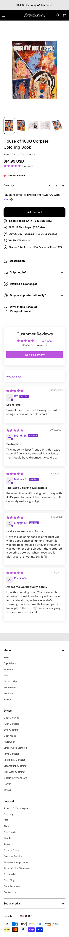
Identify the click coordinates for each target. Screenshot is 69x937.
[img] (14, 391)
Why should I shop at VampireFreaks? (23, 309)
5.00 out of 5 (43, 341)
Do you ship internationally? (28, 295)
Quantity (9, 185)
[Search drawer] (57, 15)
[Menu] (4, 15)
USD (27, 916)
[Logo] (34, 15)
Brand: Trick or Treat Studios (20, 154)
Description (17, 261)
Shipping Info (18, 272)
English (8, 916)
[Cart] (64, 15)
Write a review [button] (34, 355)
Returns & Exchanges (23, 284)
